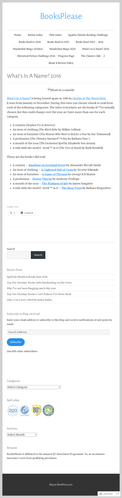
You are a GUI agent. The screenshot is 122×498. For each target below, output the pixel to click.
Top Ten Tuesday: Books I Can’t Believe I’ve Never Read (39, 294)
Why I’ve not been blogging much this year (31, 288)
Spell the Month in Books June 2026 (27, 276)
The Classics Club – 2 (93, 56)
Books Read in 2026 (30, 42)
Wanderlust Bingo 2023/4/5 (28, 49)
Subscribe (15, 342)
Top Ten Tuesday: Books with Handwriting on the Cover (39, 282)
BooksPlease (61, 16)
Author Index (35, 35)
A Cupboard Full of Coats (57, 170)
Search (11, 249)
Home (17, 35)
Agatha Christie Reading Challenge (88, 35)
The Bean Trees (71, 188)
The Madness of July (55, 183)
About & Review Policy (61, 63)
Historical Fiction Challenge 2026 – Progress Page (45, 56)
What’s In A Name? (19, 98)
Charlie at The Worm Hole (89, 98)
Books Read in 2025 (58, 42)
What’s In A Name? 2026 (95, 49)
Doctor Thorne (42, 179)
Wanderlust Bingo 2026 (62, 49)
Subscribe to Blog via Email (23, 313)
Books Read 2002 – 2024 (89, 42)
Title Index (55, 35)
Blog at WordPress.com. (61, 484)
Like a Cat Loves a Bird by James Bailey (29, 299)
